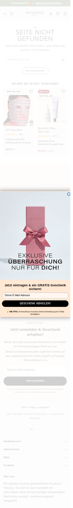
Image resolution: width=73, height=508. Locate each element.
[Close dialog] (68, 194)
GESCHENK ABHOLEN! (35, 303)
